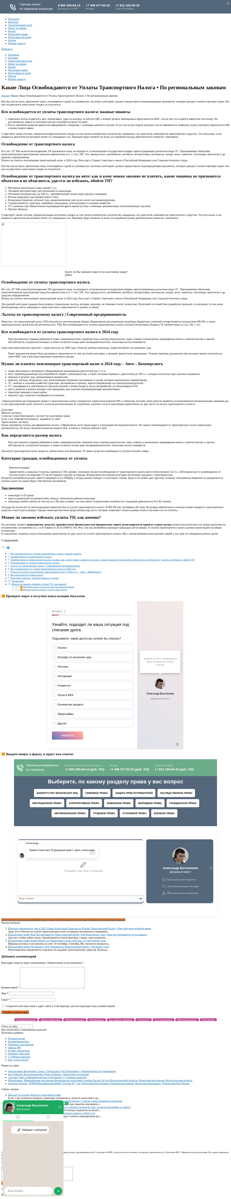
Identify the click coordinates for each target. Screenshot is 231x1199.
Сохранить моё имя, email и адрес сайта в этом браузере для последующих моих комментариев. (60, 1006)
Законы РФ (14, 1047)
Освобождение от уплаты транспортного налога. (35, 562)
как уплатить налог (61, 919)
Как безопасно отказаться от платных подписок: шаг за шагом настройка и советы (82, 1107)
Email (5, 999)
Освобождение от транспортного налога (31, 556)
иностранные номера (13, 919)
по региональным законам (110, 919)
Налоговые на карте (19, 37)
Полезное (13, 19)
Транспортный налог (20, 25)
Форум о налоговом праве (46, 1095)
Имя (4, 993)
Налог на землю (17, 28)
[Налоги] (7, 49)
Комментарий (10, 987)
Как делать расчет (18, 1059)
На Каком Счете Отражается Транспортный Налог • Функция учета (70, 946)
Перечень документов (20, 1044)
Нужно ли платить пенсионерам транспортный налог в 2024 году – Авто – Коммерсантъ (55, 572)
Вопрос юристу (17, 43)
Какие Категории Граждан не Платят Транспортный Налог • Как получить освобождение (99, 928)
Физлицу (13, 22)
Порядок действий (19, 1053)
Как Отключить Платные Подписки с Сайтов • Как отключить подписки (80, 1101)
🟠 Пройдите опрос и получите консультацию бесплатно (47, 587)
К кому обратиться (19, 1050)
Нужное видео (16, 1038)
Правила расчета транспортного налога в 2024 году (65, 1113)
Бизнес (12, 31)
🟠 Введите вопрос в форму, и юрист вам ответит (43, 589)
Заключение (18, 581)
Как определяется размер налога (26, 575)
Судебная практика (19, 1056)
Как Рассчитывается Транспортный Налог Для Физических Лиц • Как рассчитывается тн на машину (89, 934)
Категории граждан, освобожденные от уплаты (34, 578)
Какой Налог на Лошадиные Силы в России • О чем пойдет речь (68, 940)
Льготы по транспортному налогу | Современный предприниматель (45, 566)
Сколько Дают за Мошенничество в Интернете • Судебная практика (47, 1077)
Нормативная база (18, 1041)
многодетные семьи (83, 919)
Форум (12, 40)
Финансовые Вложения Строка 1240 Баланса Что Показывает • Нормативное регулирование (62, 1071)
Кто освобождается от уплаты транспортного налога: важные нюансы (45, 553)
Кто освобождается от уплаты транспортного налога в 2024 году (43, 569)
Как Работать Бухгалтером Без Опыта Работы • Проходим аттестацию (48, 1074)
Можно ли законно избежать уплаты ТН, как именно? (39, 584)
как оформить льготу (38, 919)
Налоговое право (18, 34)
